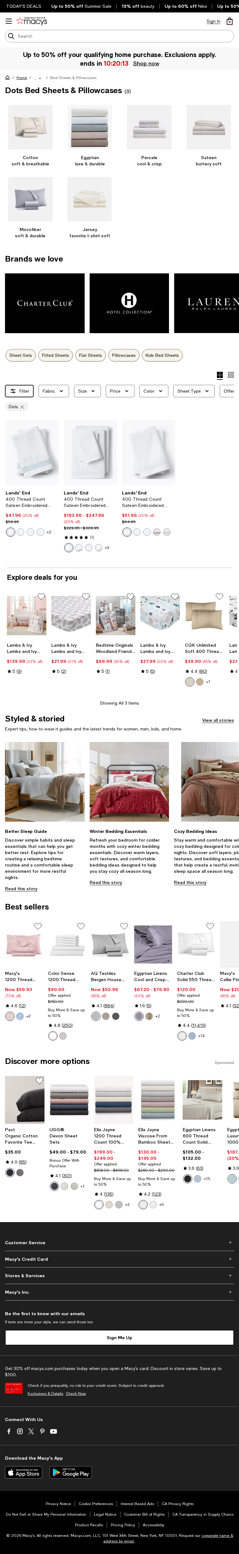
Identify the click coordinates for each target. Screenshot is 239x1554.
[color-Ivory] (109, 1204)
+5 (161, 1204)
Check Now (76, 1393)
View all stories (218, 720)
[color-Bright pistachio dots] (167, 532)
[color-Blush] (10, 1016)
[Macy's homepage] (8, 79)
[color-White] (53, 1036)
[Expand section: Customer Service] (119, 1243)
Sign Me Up (119, 1337)
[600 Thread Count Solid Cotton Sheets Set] (202, 1100)
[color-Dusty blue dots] (10, 532)
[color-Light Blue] (20, 1016)
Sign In (213, 21)
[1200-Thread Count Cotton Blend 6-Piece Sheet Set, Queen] (67, 944)
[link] (32, 513)
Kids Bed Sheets (162, 355)
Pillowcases (124, 355)
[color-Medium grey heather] (20, 1172)
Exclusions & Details (45, 1393)
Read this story (21, 888)
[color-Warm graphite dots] (30, 532)
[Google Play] (71, 1472)
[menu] (8, 21)
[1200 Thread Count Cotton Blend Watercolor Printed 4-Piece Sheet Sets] (24, 944)
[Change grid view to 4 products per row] (220, 376)
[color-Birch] (74, 1186)
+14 (201, 1036)
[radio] (11, 532)
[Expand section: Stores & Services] (119, 1276)
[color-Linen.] (149, 1016)
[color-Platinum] (119, 1204)
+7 (208, 682)
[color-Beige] (200, 682)
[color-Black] (187, 1179)
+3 (107, 548)
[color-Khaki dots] (20, 532)
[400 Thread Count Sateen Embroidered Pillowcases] (32, 452)
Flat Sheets (90, 355)
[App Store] (23, 1472)
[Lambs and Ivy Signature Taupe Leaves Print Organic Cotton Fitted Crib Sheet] (71, 616)
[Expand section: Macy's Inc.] (119, 1292)
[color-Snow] (64, 1186)
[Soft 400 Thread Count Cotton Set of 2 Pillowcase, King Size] (204, 616)
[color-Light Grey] (96, 1016)
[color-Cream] (190, 682)
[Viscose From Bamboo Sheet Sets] (158, 1100)
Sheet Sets (20, 355)
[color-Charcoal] (54, 1186)
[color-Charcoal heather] (10, 1172)
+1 (83, 1186)
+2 (49, 532)
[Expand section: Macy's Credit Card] (119, 1259)
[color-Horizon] (192, 1036)
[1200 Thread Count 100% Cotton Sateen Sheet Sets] (114, 1100)
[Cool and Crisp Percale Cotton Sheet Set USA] (153, 944)
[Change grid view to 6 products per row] (231, 375)
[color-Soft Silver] (63, 1036)
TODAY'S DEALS (23, 6)
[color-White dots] (40, 532)
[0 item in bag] (229, 21)
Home (21, 78)
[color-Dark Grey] (116, 1016)
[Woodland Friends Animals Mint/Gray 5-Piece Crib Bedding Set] (115, 616)
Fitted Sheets (55, 355)
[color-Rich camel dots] (157, 532)
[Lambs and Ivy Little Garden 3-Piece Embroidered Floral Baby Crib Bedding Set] (26, 616)
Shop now (146, 63)
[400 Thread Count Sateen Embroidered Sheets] (90, 452)
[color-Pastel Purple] (139, 1016)
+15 (207, 1179)
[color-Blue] (197, 1179)
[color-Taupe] (106, 1016)
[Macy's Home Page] (31, 21)
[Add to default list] (41, 596)
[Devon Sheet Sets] (69, 1100)
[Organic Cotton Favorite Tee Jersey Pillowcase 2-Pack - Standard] (25, 1100)
